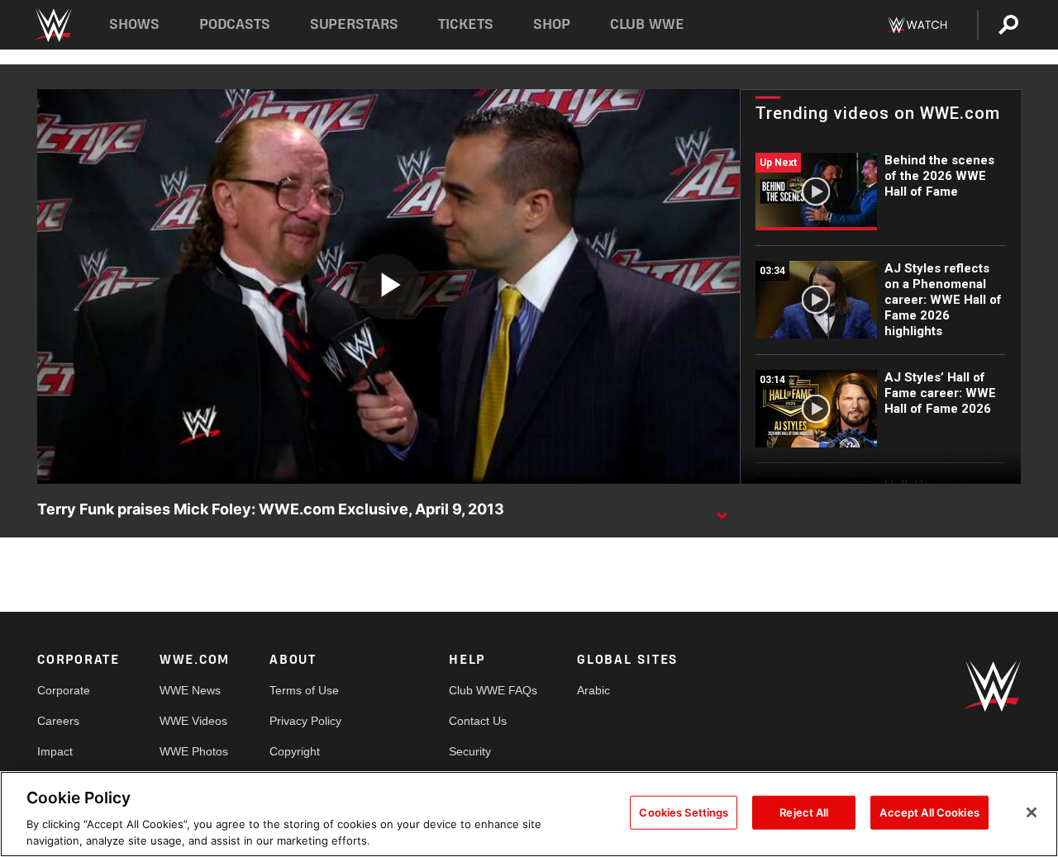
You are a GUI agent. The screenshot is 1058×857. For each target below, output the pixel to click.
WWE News (190, 690)
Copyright (294, 751)
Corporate (63, 690)
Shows (134, 24)
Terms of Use (304, 690)
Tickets (465, 24)
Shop (551, 24)
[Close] (1031, 812)
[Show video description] (721, 510)
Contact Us (478, 720)
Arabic (593, 690)
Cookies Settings (683, 812)
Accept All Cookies (929, 812)
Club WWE (647, 24)
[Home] (52, 25)
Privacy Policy (305, 720)
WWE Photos (194, 751)
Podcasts (234, 24)
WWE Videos (193, 720)
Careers (58, 720)
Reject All (803, 812)
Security (470, 751)
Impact (55, 751)
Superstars (354, 24)
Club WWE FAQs (493, 690)
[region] (529, 814)
